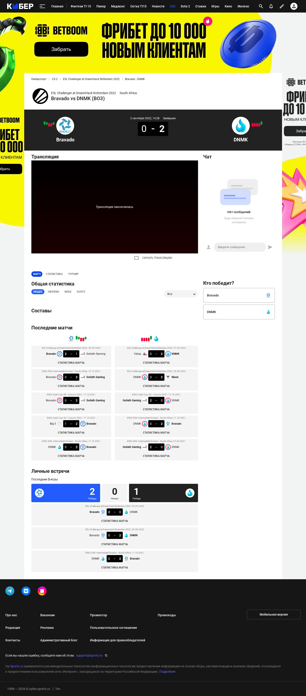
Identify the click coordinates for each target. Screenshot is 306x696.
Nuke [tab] (68, 291)
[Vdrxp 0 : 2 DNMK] (261, 123)
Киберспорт (39, 79)
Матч (37, 274)
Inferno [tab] (53, 291)
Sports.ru (16, 666)
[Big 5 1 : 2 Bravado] (47, 123)
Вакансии (47, 615)
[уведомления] (271, 6)
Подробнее (167, 671)
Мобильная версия (274, 614)
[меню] (42, 6)
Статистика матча (71, 362)
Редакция (12, 627)
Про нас (11, 615)
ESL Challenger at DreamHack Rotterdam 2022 (91, 79)
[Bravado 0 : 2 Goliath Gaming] (49, 125)
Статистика (54, 274)
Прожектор (98, 615)
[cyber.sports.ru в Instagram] (43, 591)
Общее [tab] (38, 291)
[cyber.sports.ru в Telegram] (10, 591)
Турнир (73, 274)
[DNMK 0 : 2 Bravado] (44, 123)
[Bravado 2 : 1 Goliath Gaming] (53, 123)
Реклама (47, 627)
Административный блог (59, 640)
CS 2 (55, 79)
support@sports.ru (89, 655)
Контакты (12, 640)
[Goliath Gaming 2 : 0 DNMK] (252, 125)
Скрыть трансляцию (157, 257)
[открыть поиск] (261, 6)
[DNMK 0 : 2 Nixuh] (259, 125)
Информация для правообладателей (117, 640)
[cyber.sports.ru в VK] (27, 591)
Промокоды (167, 615)
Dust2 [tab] (81, 291)
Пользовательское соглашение (113, 627)
